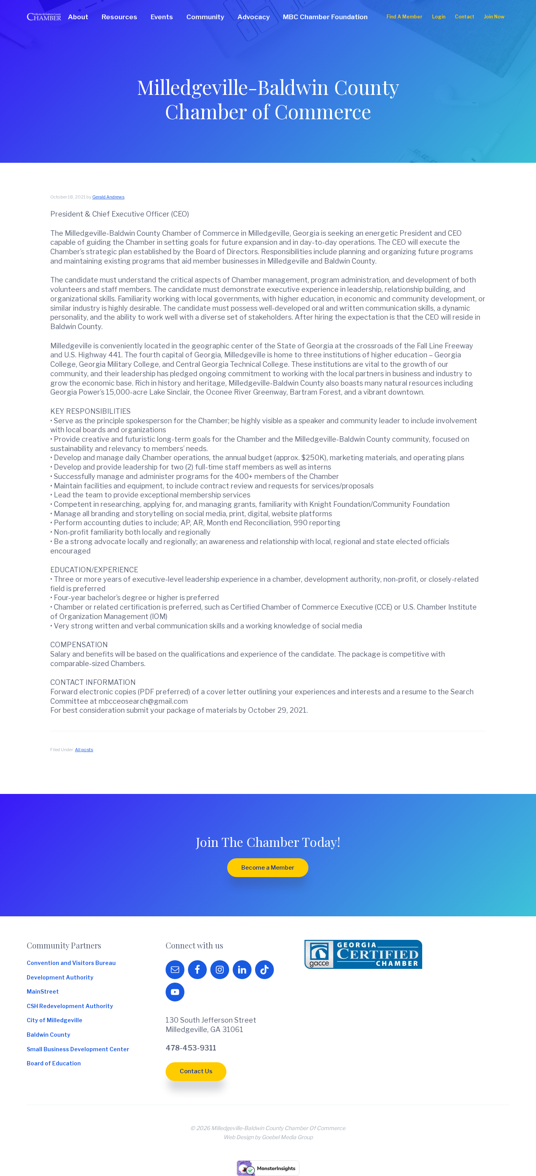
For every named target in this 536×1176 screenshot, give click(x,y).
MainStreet (43, 991)
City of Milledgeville (54, 1020)
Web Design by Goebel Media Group (268, 1137)
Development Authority (60, 977)
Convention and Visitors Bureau (71, 963)
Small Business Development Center (78, 1049)
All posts (84, 749)
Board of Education (54, 1063)
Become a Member (267, 867)
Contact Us (196, 1071)
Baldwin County (48, 1035)
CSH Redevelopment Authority (70, 1006)
